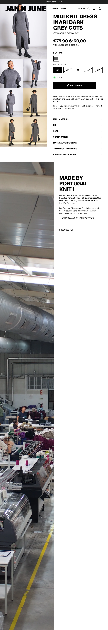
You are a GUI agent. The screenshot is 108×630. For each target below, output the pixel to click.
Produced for (66, 230)
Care (55, 131)
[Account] (94, 8)
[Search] (88, 8)
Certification (60, 137)
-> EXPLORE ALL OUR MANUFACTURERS (76, 218)
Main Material (60, 119)
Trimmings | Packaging (65, 149)
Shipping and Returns (65, 155)
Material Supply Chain (65, 143)
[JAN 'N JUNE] (25, 8)
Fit (54, 125)
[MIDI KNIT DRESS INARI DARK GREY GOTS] (56, 58)
